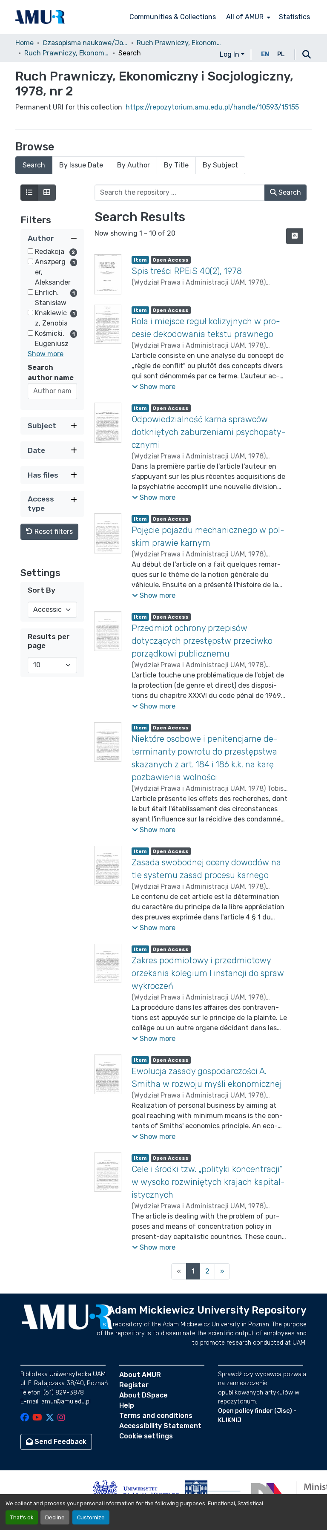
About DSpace (143, 1395)
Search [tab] (34, 165)
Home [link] (24, 43)
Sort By (41, 590)
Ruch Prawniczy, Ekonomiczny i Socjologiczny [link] (179, 43)
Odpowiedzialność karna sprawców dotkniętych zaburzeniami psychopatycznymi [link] (209, 432)
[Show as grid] (47, 192)
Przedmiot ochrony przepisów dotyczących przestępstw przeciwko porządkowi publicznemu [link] (202, 641)
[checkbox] (30, 251)
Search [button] (289, 192)
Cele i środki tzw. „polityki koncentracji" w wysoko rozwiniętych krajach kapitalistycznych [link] (208, 1182)
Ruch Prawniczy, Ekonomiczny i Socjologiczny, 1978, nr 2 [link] (66, 53)
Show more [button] (45, 354)
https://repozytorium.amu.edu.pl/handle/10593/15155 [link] (212, 107)
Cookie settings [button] (146, 1436)
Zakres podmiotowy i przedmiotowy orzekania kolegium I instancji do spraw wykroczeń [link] (208, 973)
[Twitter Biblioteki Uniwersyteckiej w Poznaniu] (50, 1418)
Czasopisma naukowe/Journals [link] (85, 43)
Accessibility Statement (160, 1426)
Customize (91, 1517)
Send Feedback (59, 1442)
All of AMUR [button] (245, 17)
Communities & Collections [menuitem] (172, 17)
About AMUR (140, 1375)
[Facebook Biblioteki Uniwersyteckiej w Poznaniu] (24, 1418)
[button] (40, 17)
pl (281, 54)
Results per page (49, 641)
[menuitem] (247, 17)
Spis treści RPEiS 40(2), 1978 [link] (187, 271)
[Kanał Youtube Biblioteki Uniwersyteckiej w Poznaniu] (37, 1418)
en (265, 54)
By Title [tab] (176, 165)
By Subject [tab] (220, 165)
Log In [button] (230, 54)
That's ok (21, 1517)
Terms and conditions (155, 1416)
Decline (55, 1517)
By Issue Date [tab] (81, 165)
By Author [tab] (133, 165)
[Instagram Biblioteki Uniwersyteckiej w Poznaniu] (61, 1418)
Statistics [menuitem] (294, 17)
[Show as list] (29, 192)
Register (134, 1385)
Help (126, 1405)
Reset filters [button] (53, 531)
